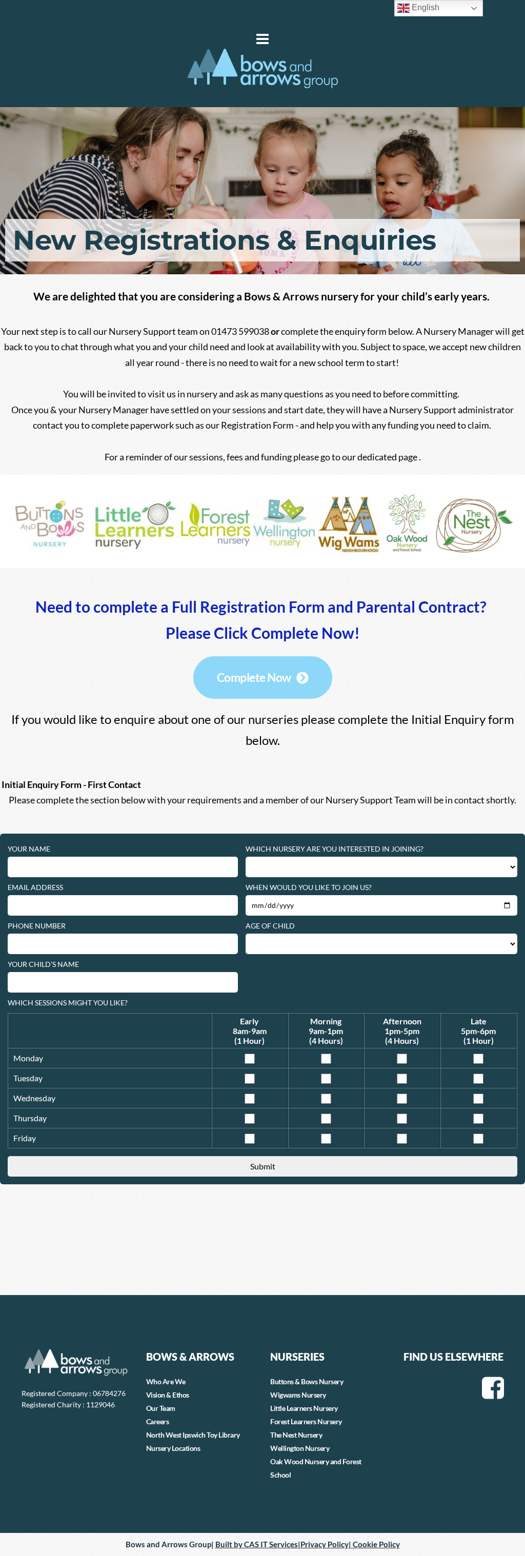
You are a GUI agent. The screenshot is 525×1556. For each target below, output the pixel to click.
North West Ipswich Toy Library (193, 1434)
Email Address (35, 887)
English (424, 7)
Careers (157, 1421)
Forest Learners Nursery (306, 1421)
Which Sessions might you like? (68, 1002)
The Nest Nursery (296, 1434)
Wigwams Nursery (298, 1394)
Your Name (29, 848)
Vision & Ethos (167, 1394)
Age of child (270, 925)
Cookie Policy (376, 1544)
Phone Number (37, 925)
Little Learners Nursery (304, 1408)
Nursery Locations (173, 1448)
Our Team (160, 1408)
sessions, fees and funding (240, 456)
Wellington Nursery (299, 1448)
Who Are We (166, 1381)
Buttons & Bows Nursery (306, 1381)
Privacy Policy (324, 1544)
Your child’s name (43, 964)
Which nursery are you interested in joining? (334, 848)
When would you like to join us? (309, 887)
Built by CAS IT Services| (257, 1544)
